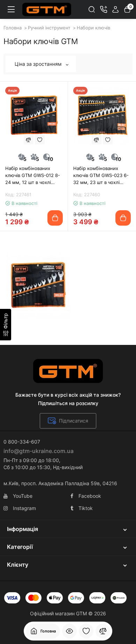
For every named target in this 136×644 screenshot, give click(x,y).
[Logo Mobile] (46, 9)
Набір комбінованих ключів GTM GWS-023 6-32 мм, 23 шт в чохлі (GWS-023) (101, 175)
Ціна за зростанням (39, 64)
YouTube (22, 496)
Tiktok (85, 508)
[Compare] (28, 139)
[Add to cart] (55, 218)
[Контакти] (103, 9)
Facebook (89, 496)
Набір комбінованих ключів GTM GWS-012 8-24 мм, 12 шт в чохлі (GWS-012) (32, 175)
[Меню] (11, 9)
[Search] (91, 9)
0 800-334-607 (21, 442)
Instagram (24, 508)
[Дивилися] (69, 631)
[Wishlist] (40, 139)
